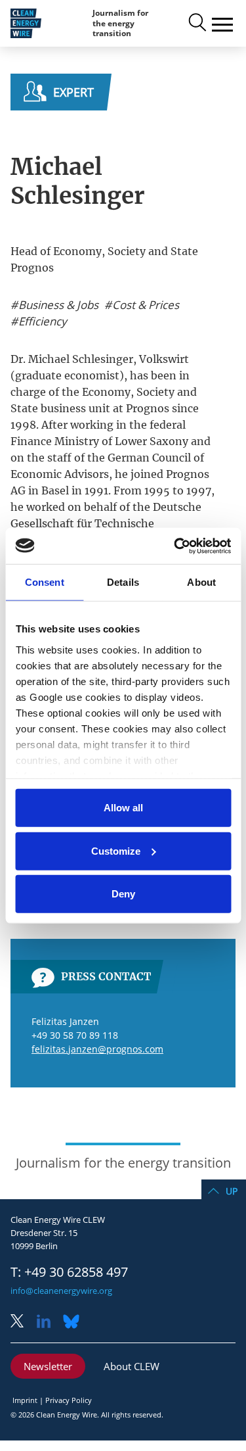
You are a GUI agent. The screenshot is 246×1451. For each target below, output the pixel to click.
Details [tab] (123, 582)
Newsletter (48, 1366)
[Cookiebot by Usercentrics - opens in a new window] (175, 545)
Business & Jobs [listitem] (57, 305)
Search (196, 23)
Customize (115, 850)
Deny (123, 893)
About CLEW (131, 1366)
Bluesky (75, 1322)
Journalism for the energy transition (120, 23)
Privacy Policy (68, 1400)
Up (231, 1191)
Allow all (123, 807)
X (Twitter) (22, 1322)
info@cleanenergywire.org (61, 1290)
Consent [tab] (44, 582)
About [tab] (201, 582)
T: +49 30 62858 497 (69, 1272)
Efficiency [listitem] (41, 321)
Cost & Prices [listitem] (144, 305)
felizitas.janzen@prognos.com (97, 1049)
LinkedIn (48, 1322)
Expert (73, 92)
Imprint (24, 1400)
